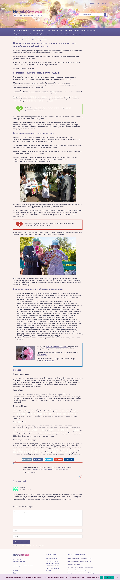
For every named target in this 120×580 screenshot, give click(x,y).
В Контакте (35, 469)
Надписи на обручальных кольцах (77, 570)
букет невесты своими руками (57, 347)
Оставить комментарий (21, 542)
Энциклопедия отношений (74, 34)
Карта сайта (40, 38)
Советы (32, 34)
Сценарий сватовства (74, 564)
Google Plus (64, 469)
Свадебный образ (23, 30)
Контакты (104, 3)
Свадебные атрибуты (55, 30)
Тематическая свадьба (71, 30)
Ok (101, 577)
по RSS (61, 467)
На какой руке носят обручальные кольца (80, 558)
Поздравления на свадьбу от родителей (79, 561)
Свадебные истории (43, 34)
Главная (92, 3)
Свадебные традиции (38, 30)
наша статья (49, 361)
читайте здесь (42, 355)
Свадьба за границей (20, 34)
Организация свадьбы (88, 30)
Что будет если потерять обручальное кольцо (81, 567)
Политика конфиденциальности (24, 38)
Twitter (56, 469)
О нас (97, 3)
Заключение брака (59, 34)
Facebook (51, 469)
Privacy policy (109, 577)
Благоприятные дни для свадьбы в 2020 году (81, 573)
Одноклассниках (43, 469)
